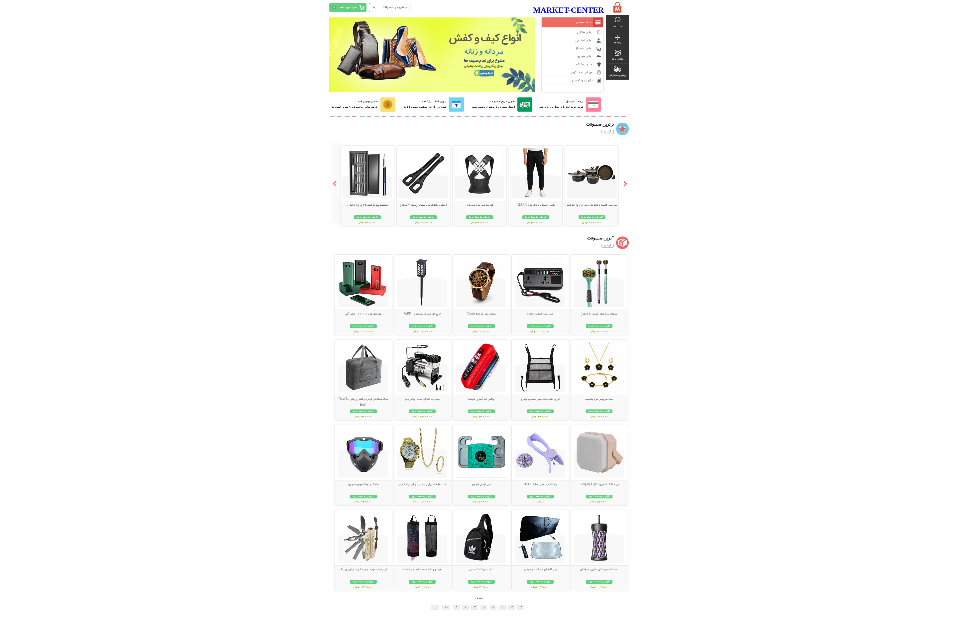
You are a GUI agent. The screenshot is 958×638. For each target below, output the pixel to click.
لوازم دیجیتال (584, 48)
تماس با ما (617, 59)
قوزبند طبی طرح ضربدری (479, 205)
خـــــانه (617, 26)
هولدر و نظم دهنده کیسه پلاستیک (422, 569)
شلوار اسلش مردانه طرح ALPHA (536, 205)
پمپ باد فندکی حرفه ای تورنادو (422, 399)
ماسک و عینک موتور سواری (363, 484)
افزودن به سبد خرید (592, 217)
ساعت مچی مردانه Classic (481, 314)
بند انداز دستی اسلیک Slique (540, 484)
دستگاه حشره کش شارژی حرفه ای (599, 569)
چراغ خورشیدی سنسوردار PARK (422, 314)
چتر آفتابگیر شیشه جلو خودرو (540, 569)
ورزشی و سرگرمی (581, 72)
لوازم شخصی (584, 40)
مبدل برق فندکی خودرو (540, 314)
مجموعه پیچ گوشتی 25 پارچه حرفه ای (367, 205)
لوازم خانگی (585, 32)
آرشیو (607, 131)
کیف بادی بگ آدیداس (481, 569)
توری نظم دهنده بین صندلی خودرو (540, 399)
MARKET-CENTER (568, 9)
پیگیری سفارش (617, 75)
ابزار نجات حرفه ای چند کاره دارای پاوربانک (363, 569)
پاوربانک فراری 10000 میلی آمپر (363, 314)
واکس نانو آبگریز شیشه (481, 399)
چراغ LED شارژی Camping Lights (599, 484)
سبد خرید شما (348, 7)
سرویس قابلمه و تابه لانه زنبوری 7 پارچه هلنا (592, 205)
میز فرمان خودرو (481, 484)
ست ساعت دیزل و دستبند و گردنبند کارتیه (422, 484)
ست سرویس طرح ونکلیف (599, 399)
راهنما (617, 42)
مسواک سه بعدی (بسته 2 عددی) (599, 314)
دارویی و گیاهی (582, 80)
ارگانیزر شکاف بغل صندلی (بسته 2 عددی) (423, 205)
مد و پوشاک (584, 64)
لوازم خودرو (585, 56)
